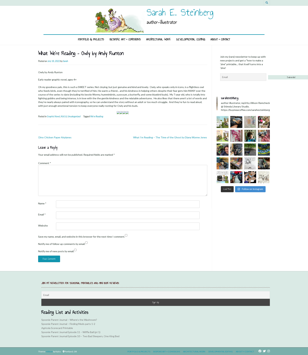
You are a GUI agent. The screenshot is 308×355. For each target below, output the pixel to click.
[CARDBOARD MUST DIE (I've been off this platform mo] (223, 163)
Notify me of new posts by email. (56, 251)
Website (43, 225)
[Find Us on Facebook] (259, 351)
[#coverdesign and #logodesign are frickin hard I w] (264, 122)
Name (42, 203)
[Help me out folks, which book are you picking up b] (223, 136)
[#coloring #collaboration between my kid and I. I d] (236, 136)
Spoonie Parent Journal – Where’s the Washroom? (69, 319)
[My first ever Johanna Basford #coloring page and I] (250, 122)
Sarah (65, 61)
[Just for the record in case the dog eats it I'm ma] (264, 149)
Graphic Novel (53, 116)
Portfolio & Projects (91, 39)
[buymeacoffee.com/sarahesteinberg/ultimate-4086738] (223, 177)
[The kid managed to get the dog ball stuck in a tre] (250, 149)
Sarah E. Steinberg (180, 12)
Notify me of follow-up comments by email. (61, 243)
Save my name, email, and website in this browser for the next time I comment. (81, 236)
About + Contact (220, 39)
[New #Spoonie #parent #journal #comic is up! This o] (264, 177)
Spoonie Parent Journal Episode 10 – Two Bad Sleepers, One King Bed (80, 336)
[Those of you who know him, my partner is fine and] (250, 163)
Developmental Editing (190, 39)
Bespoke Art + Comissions (125, 39)
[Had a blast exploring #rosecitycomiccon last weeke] (236, 177)
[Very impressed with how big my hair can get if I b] (250, 136)
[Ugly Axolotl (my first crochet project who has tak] (264, 163)
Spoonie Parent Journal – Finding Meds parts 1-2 (68, 323)
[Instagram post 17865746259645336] (236, 122)
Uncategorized (74, 116)
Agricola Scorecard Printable (57, 327)
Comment (44, 163)
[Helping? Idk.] (264, 136)
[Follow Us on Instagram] (268, 351)
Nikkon (49, 351)
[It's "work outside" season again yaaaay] (223, 149)
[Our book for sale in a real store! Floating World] (236, 163)
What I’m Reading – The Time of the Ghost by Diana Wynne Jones (170, 137)
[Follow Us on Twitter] (264, 351)
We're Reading (96, 116)
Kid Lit (64, 116)
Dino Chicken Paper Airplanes (54, 137)
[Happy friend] (236, 149)
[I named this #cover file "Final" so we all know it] (223, 122)
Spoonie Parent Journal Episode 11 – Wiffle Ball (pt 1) (70, 332)
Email (42, 214)
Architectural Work (158, 39)
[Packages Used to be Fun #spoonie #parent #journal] (250, 177)
